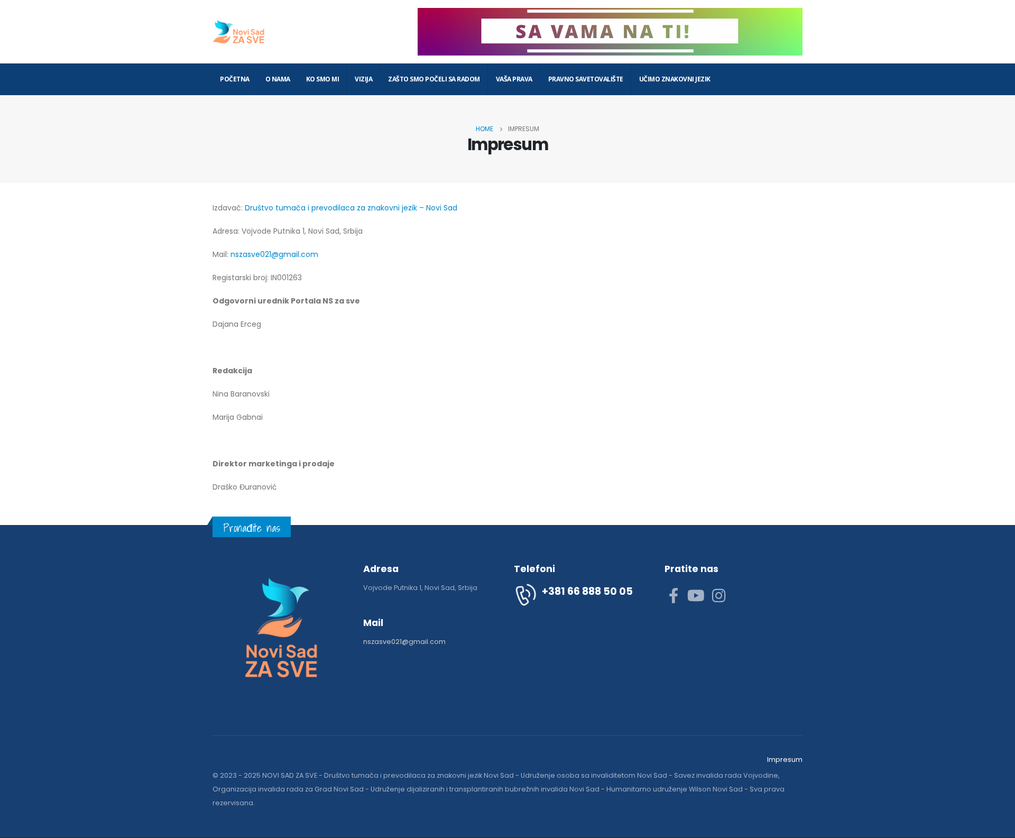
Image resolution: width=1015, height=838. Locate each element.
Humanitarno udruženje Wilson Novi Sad (674, 789)
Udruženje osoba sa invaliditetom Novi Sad (594, 775)
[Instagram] (718, 595)
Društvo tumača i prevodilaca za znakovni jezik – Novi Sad (351, 207)
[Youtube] (696, 595)
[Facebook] (673, 595)
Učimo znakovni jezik (674, 79)
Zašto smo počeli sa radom (434, 79)
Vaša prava (514, 79)
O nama (277, 79)
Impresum (784, 759)
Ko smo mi (322, 79)
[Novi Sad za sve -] (239, 31)
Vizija (363, 79)
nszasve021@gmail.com (274, 254)
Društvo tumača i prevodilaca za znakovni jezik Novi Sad (419, 775)
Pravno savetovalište (585, 79)
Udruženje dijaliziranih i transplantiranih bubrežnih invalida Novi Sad (485, 789)
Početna (235, 79)
